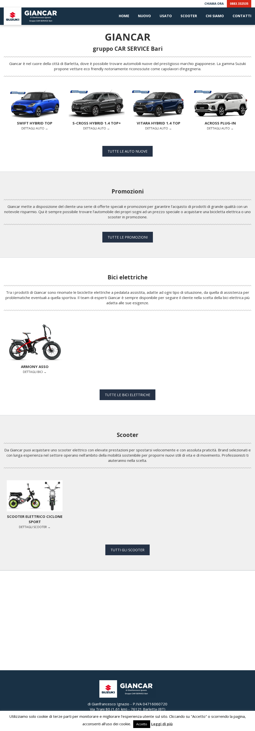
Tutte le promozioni (128, 237)
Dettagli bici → (35, 369)
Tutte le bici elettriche (127, 394)
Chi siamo (215, 15)
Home (124, 15)
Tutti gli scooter (127, 550)
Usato (166, 15)
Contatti (242, 15)
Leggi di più (162, 723)
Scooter (189, 15)
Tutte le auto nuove (127, 151)
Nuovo (144, 15)
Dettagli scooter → (35, 521)
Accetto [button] (141, 724)
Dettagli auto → (34, 125)
